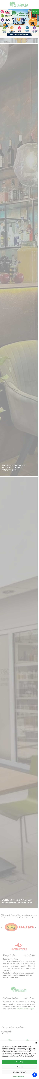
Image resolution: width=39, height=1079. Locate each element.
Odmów (19, 1067)
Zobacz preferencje (19, 1072)
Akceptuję (19, 1062)
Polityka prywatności (18, 1076)
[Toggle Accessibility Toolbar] (34, 1074)
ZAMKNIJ (35, 12)
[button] (36, 1043)
